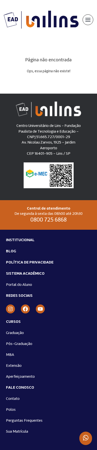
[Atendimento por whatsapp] (85, 438)
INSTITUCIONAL (20, 240)
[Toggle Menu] (88, 19)
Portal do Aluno (19, 285)
